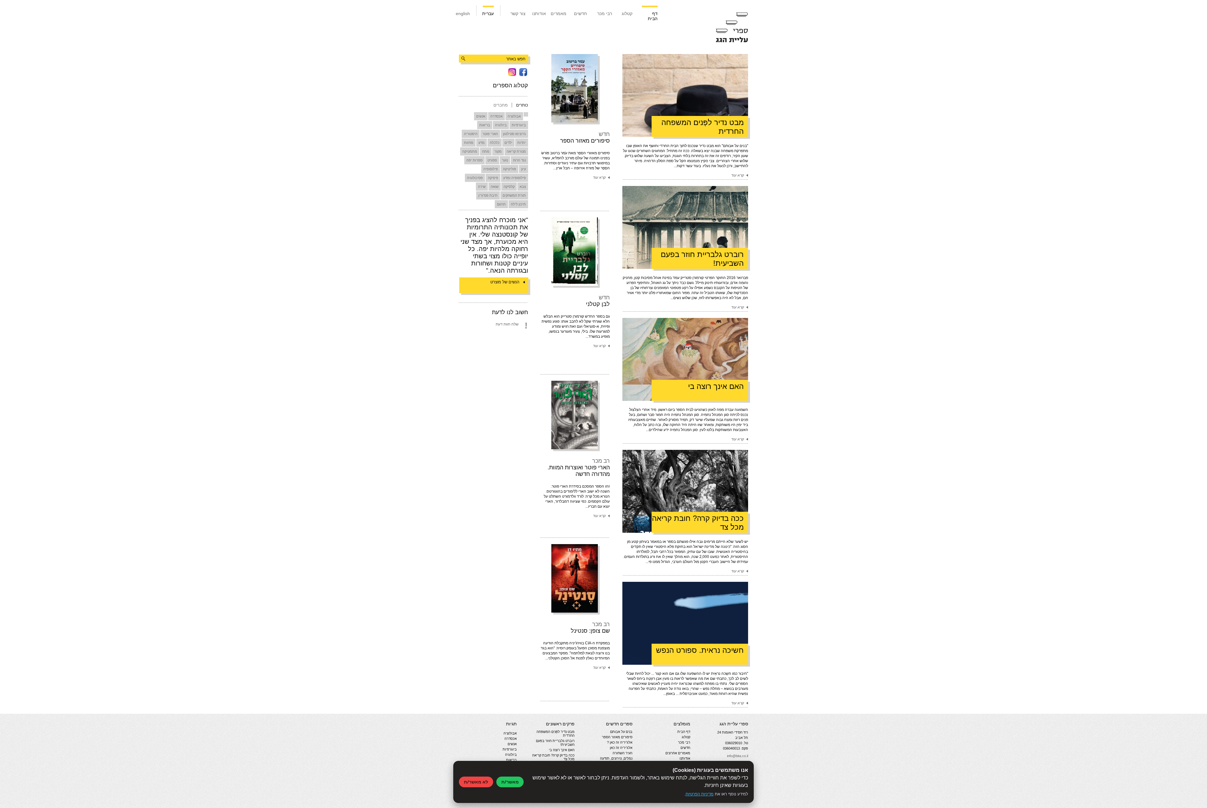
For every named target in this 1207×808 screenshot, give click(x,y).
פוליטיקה (509, 169)
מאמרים (558, 13)
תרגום (501, 204)
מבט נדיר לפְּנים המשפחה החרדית (556, 733)
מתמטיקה (469, 151)
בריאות (484, 125)
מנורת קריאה (516, 151)
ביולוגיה (501, 125)
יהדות (521, 143)
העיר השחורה (622, 753)
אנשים (480, 116)
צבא (523, 186)
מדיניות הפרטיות (700, 794)
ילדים (508, 143)
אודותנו (539, 13)
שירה (482, 186)
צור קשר (518, 13)
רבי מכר (604, 13)
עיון (523, 169)
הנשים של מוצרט (504, 282)
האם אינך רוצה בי (562, 750)
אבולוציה (514, 116)
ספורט (492, 160)
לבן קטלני (598, 304)
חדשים (580, 13)
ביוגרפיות (519, 125)
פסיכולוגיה (475, 178)
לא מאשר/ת (476, 782)
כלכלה (494, 143)
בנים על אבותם (621, 732)
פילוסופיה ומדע (514, 178)
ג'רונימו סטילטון (514, 134)
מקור (498, 151)
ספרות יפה (474, 160)
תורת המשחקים (514, 195)
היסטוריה (470, 134)
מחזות (468, 143)
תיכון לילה (518, 204)
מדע (481, 143)
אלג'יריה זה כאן (621, 748)
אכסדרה (496, 116)
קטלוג (627, 13)
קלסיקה (509, 186)
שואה (495, 186)
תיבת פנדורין (488, 195)
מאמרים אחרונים (677, 753)
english (463, 13)
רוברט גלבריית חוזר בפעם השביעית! (555, 742)
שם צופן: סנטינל (590, 631)
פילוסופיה (490, 169)
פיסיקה (493, 178)
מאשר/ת (510, 782)
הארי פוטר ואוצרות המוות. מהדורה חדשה (579, 470)
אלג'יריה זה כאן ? (619, 742)
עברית (488, 13)
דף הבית (653, 16)
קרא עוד (599, 177)
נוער (505, 160)
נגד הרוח (519, 160)
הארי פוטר (490, 134)
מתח (485, 151)
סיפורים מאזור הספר (585, 141)
